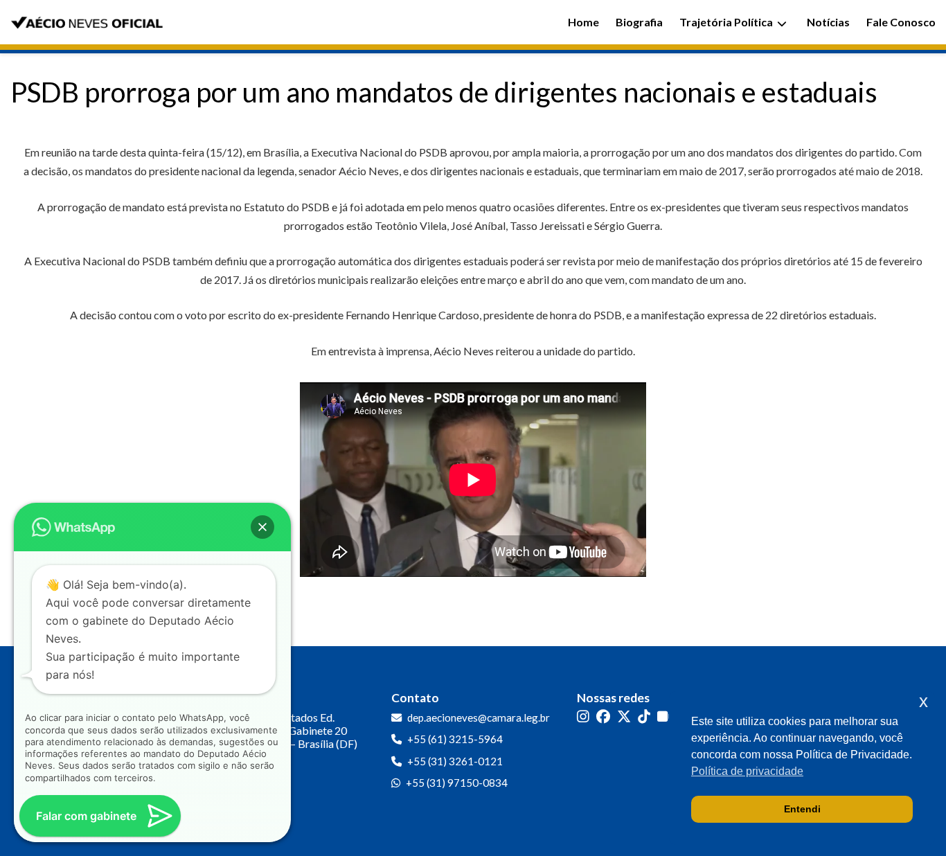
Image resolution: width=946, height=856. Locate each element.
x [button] (923, 701)
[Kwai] (665, 716)
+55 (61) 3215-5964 (455, 739)
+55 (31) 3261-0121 (455, 761)
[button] (262, 527)
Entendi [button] (802, 808)
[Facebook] (603, 716)
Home (583, 21)
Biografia (639, 21)
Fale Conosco (901, 21)
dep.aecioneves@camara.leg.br (478, 717)
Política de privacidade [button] (747, 771)
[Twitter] (624, 716)
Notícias (828, 21)
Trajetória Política (726, 21)
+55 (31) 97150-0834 (457, 782)
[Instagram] (583, 716)
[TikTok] (644, 716)
